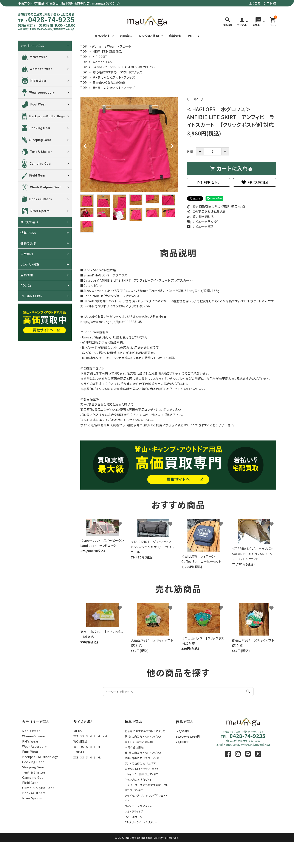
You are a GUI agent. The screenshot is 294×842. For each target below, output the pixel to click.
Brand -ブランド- (104, 67)
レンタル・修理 (149, 36)
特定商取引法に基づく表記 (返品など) (216, 206)
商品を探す (102, 36)
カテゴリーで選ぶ (32, 46)
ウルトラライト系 (134, 811)
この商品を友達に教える (206, 211)
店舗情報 (175, 36)
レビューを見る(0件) (204, 221)
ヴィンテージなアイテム (138, 806)
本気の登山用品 (134, 747)
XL (99, 736)
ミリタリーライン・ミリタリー (141, 822)
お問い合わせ (208, 182)
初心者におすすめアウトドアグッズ (145, 731)
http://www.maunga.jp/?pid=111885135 (111, 321)
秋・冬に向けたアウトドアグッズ (114, 77)
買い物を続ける (200, 216)
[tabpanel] (129, 144)
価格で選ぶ (28, 243)
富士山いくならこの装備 (109, 82)
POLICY (193, 36)
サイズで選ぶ (29, 222)
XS (82, 736)
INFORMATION (31, 296)
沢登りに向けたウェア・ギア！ (141, 769)
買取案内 (126, 36)
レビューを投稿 (200, 226)
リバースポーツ (133, 817)
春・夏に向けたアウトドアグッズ (114, 87)
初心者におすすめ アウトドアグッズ (117, 72)
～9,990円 (100, 56)
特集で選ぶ (28, 233)
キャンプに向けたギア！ (138, 779)
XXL (105, 736)
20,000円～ (183, 742)
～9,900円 (182, 731)
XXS (75, 736)
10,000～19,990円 (188, 736)
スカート (126, 46)
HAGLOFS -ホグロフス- (139, 67)
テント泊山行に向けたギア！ (141, 763)
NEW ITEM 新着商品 (107, 51)
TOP (83, 46)
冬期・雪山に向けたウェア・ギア (143, 758)
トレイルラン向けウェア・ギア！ (142, 774)
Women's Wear (103, 46)
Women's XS (102, 62)
